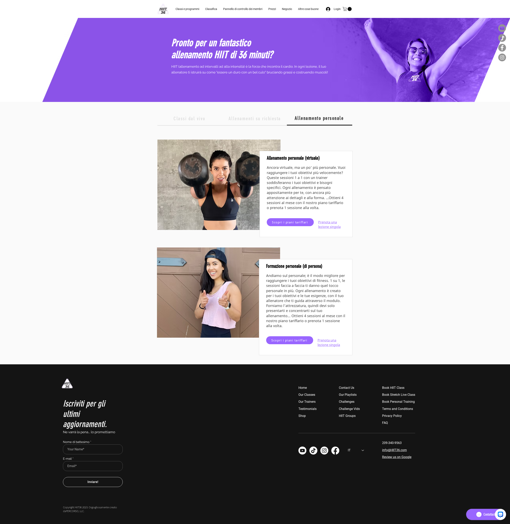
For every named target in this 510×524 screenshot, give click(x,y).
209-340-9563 (392, 443)
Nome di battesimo (76, 442)
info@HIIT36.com (394, 450)
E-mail (67, 458)
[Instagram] (502, 57)
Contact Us (346, 388)
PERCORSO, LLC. (75, 511)
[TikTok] (502, 38)
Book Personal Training (398, 402)
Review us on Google (396, 457)
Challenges (346, 402)
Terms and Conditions (397, 409)
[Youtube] (502, 28)
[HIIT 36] (324, 451)
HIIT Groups (347, 416)
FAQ (385, 423)
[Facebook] (502, 48)
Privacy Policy (392, 416)
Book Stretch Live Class (398, 395)
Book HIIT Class (393, 388)
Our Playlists (348, 395)
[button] (242, 9)
